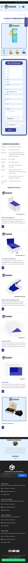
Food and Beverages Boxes (16, 21)
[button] (13, 560)
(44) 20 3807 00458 (6, 542)
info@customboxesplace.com (8, 491)
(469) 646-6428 (5, 510)
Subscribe (21, 475)
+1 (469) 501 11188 (5, 494)
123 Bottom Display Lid (8, 217)
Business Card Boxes (8, 423)
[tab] (11, 143)
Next (24, 14)
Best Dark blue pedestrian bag (10, 300)
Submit (10, 130)
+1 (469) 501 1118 (5, 525)
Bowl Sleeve (5, 382)
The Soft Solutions (16, 556)
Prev (20, 14)
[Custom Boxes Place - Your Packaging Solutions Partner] (10, 6)
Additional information (11, 144)
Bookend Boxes (6, 341)
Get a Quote (26, 22)
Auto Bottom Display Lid (9, 259)
